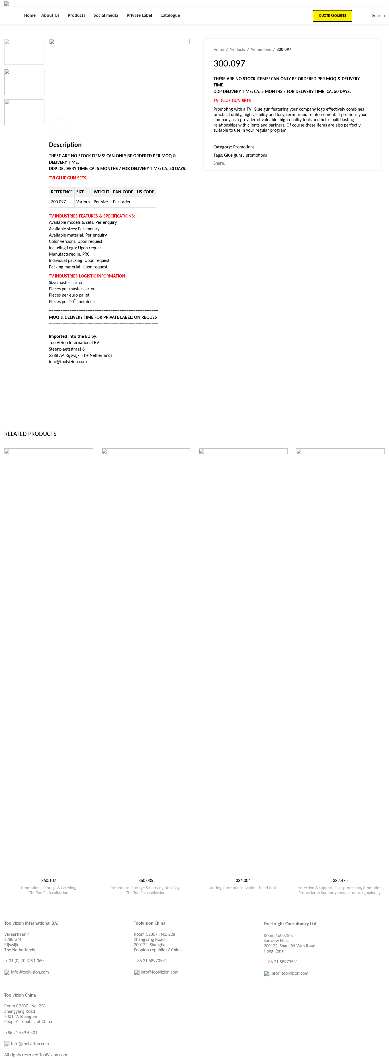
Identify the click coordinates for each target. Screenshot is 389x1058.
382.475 (340, 881)
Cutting (215, 888)
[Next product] (367, 50)
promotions (256, 155)
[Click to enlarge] (60, 126)
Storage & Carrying (59, 888)
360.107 (48, 881)
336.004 (243, 881)
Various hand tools (261, 888)
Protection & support (314, 888)
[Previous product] (356, 50)
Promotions (261, 50)
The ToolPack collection (48, 893)
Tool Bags (173, 888)
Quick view (89, 457)
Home (219, 50)
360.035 (145, 881)
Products (238, 50)
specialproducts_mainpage (359, 893)
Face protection (348, 888)
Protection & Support (316, 893)
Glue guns (233, 155)
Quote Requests (332, 16)
